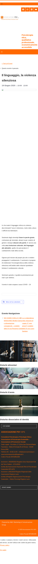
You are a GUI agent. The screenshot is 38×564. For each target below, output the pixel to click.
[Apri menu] (2, 3)
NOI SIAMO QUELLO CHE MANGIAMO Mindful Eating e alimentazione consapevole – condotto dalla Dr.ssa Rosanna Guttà (13, 323)
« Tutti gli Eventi (7, 63)
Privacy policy (4, 545)
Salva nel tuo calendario (13, 302)
